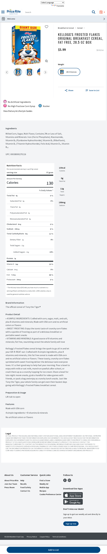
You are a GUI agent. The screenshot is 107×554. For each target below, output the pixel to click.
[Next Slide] (45, 72)
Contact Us (25, 491)
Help (22, 480)
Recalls (23, 484)
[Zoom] (46, 61)
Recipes (43, 491)
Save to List (94, 90)
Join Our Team (10, 484)
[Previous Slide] (6, 72)
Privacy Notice (32, 537)
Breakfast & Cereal (66, 28)
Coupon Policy (45, 537)
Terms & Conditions (59, 537)
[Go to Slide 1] (18, 72)
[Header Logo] (13, 12)
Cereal (79, 28)
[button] (93, 12)
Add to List (53, 549)
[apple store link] (73, 497)
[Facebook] (65, 481)
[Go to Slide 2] (29, 72)
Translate (60, 6)
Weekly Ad (44, 484)
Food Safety (25, 487)
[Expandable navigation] (3, 12)
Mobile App (44, 487)
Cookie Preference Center (50, 494)
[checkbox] (46, 26)
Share (70, 90)
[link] (92, 90)
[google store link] (73, 503)
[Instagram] (69, 481)
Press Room (9, 487)
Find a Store (45, 480)
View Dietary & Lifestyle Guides (17, 111)
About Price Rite (11, 480)
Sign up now (71, 523)
